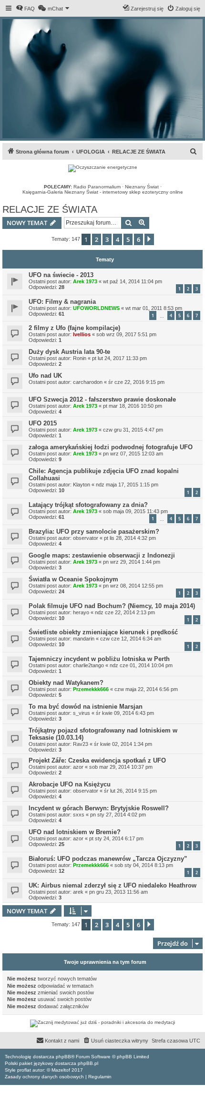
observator (85, 538)
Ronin (79, 358)
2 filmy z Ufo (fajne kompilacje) (74, 327)
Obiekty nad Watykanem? (66, 682)
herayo (81, 612)
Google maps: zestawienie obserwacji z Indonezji (102, 555)
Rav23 (80, 744)
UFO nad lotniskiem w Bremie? (75, 832)
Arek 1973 (85, 281)
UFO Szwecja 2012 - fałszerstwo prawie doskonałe (102, 399)
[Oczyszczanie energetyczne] (102, 168)
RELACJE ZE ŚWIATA (49, 209)
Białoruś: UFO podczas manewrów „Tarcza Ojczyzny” (108, 858)
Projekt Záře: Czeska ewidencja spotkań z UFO (97, 760)
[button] (149, 239)
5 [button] (128, 239)
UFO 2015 (43, 423)
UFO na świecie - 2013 (61, 275)
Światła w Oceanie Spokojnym (73, 579)
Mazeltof (60, 1070)
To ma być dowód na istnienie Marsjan (86, 706)
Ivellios (82, 334)
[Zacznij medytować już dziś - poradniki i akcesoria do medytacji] (102, 1023)
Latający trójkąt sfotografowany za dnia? (88, 504)
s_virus (81, 713)
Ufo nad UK (45, 375)
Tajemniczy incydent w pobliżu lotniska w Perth (99, 658)
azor (78, 767)
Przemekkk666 (91, 689)
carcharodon (87, 382)
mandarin (83, 638)
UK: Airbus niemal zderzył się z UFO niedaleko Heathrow (112, 885)
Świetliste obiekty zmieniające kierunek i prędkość (103, 632)
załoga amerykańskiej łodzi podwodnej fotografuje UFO (111, 447)
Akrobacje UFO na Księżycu (70, 784)
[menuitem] (25, 8)
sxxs (78, 814)
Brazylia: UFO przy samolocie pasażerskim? (94, 531)
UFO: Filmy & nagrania (62, 301)
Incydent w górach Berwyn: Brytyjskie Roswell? (99, 808)
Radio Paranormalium (97, 186)
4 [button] (117, 239)
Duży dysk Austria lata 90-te (69, 351)
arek (78, 892)
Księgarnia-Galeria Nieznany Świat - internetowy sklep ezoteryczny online (102, 192)
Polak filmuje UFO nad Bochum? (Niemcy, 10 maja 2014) (112, 605)
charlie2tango (88, 665)
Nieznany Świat (142, 186)
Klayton (81, 484)
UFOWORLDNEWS (96, 308)
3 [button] (107, 239)
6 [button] (138, 239)
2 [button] (96, 239)
